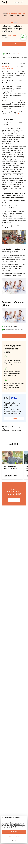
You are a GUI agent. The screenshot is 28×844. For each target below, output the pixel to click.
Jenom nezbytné (14, 836)
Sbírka (3, 57)
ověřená (19, 54)
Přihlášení (17, 2)
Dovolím (14, 831)
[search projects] (22, 2)
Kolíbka (19, 114)
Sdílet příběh (14, 49)
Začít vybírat (14, 500)
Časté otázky (23, 57)
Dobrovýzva (16, 57)
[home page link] (5, 2)
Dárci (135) (9, 57)
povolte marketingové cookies (16, 13)
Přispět (14, 43)
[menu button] (25, 2)
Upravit (13, 840)
